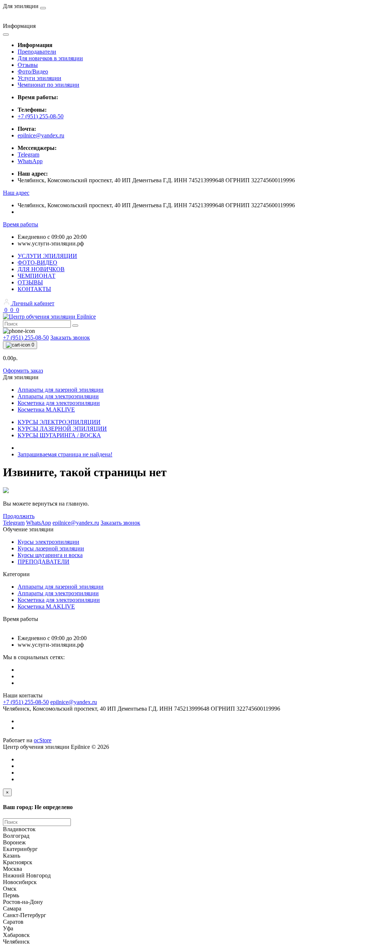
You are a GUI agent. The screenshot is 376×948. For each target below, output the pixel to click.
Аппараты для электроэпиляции (58, 593)
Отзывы (28, 65)
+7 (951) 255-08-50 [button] (26, 702)
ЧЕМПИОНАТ (36, 276)
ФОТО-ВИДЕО (37, 262)
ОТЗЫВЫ (30, 282)
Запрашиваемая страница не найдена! (65, 454)
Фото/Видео (33, 71)
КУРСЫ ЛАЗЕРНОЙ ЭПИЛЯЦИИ (62, 428)
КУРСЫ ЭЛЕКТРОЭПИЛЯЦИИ (59, 422)
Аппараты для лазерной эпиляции (61, 586)
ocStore (42, 740)
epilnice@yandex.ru (41, 135)
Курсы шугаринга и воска (50, 555)
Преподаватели (37, 52)
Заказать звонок (70, 337)
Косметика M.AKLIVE (46, 606)
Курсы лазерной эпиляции (51, 548)
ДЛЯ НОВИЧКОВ (41, 269)
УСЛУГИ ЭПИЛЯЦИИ (47, 256)
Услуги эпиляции (39, 78)
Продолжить (19, 516)
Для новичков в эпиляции (50, 58)
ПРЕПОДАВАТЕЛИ (43, 562)
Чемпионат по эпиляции (48, 85)
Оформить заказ (23, 370)
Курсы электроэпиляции (48, 542)
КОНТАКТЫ (34, 289)
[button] (16, 193)
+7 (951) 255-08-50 (41, 116)
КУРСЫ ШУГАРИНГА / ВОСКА (59, 435)
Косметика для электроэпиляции (59, 600)
